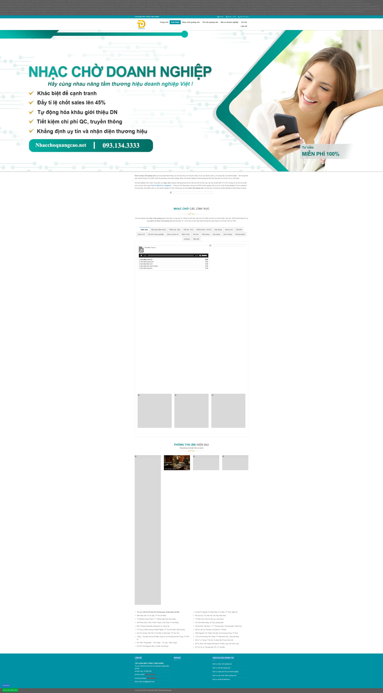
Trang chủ (164, 22)
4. (148, 266)
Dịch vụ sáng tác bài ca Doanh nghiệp (225, 672)
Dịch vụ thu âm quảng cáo (221, 668)
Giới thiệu (175, 22)
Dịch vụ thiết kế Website (221, 679)
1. (145, 259)
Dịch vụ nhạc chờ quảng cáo (222, 664)
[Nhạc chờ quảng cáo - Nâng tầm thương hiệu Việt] (143, 24)
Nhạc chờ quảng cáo (191, 22)
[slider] (204, 255)
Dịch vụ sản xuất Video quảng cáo (224, 675)
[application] (173, 256)
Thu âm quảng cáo (210, 22)
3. (146, 264)
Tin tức (244, 22)
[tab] (144, 229)
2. (146, 262)
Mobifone (160, 185)
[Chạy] (141, 256)
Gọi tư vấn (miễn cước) (10, 690)
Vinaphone (167, 185)
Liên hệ (244, 26)
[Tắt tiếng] (200, 256)
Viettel (153, 185)
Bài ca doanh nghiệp (229, 22)
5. (145, 268)
